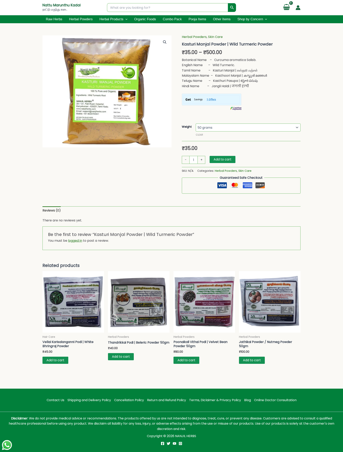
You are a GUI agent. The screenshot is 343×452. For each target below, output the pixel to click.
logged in (75, 240)
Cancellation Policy (129, 400)
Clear (199, 134)
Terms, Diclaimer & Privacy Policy (215, 400)
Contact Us (55, 400)
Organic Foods (145, 19)
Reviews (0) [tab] (51, 210)
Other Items (222, 19)
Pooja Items (197, 19)
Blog (247, 400)
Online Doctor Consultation (275, 400)
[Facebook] (162, 443)
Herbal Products (111, 19)
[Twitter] (168, 443)
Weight (187, 127)
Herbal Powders (81, 19)
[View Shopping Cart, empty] (286, 7)
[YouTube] (174, 443)
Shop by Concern (250, 19)
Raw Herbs (54, 19)
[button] (125, 19)
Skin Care (215, 37)
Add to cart (222, 159)
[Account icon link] (298, 7)
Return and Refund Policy (166, 400)
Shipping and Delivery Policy (89, 400)
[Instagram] (180, 443)
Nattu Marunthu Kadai (61, 5)
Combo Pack (172, 19)
